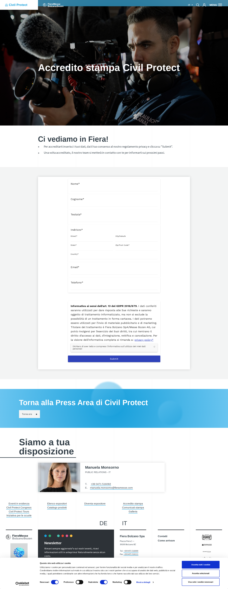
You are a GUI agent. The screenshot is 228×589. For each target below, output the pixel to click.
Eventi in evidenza (19, 503)
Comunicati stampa (133, 507)
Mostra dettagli (143, 582)
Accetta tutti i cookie (200, 565)
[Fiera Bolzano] (53, 5)
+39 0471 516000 (131, 550)
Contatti (162, 536)
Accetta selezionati (200, 573)
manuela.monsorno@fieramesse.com (111, 487)
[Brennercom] (207, 551)
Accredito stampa (133, 503)
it (124, 523)
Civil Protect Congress (19, 507)
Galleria (133, 511)
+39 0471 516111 (131, 554)
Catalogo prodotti (57, 507)
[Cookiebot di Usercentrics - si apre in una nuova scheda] (22, 584)
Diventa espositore (95, 503)
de (103, 523)
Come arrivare (166, 540)
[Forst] (207, 537)
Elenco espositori (57, 503)
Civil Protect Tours (19, 511)
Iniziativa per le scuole (19, 515)
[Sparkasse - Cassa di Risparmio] (207, 544)
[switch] (79, 582)
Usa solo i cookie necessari (200, 582)
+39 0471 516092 (101, 484)
